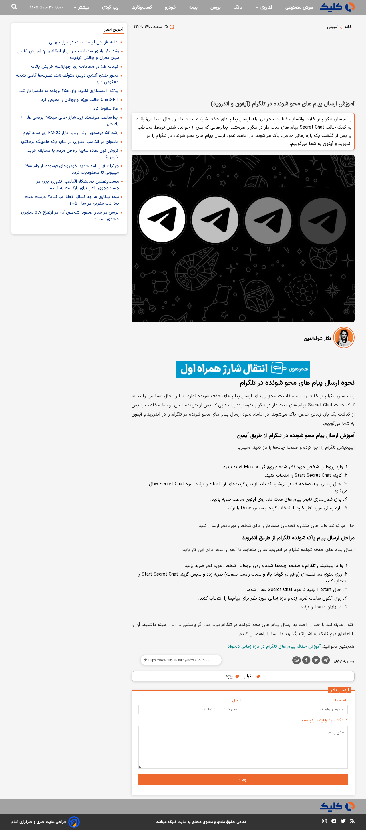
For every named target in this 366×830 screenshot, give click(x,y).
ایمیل (236, 700)
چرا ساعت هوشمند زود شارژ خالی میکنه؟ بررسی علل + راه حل (69, 120)
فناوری (265, 7)
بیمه (193, 7)
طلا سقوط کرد (105, 108)
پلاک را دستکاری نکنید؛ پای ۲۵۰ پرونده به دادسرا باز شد (68, 91)
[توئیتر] (316, 661)
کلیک (172, 822)
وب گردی (110, 7)
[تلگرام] (325, 661)
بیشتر (83, 7)
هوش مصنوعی (299, 7)
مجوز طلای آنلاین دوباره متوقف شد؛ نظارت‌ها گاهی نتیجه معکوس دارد (67, 78)
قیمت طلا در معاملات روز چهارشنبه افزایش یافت (74, 66)
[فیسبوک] (306, 661)
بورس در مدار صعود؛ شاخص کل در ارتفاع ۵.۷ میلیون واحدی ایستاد (70, 215)
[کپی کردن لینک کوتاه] (179, 660)
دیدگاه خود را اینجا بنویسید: (324, 720)
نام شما (341, 700)
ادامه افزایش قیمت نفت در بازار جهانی (83, 42)
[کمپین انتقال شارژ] (243, 369)
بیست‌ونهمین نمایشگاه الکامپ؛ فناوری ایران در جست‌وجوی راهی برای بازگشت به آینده (77, 184)
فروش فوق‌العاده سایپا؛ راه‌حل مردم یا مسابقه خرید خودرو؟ (72, 154)
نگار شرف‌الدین (317, 338)
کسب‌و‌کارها (141, 7)
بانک (238, 7)
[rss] (352, 822)
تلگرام (250, 676)
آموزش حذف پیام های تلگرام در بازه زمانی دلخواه (274, 646)
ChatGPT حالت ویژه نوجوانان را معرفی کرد (79, 100)
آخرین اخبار (113, 30)
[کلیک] (337, 7)
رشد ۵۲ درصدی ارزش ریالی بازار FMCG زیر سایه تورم (70, 133)
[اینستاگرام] (324, 822)
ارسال (243, 780)
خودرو (170, 7)
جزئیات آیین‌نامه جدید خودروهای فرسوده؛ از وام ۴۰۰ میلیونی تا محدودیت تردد (72, 169)
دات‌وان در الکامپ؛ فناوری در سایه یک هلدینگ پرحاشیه (69, 142)
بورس (215, 7)
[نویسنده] (344, 338)
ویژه (230, 676)
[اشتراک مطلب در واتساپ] (296, 660)
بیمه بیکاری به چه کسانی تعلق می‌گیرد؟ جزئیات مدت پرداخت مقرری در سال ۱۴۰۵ (71, 200)
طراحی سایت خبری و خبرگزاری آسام (38, 822)
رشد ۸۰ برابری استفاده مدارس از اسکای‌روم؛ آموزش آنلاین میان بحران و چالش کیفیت (68, 54)
